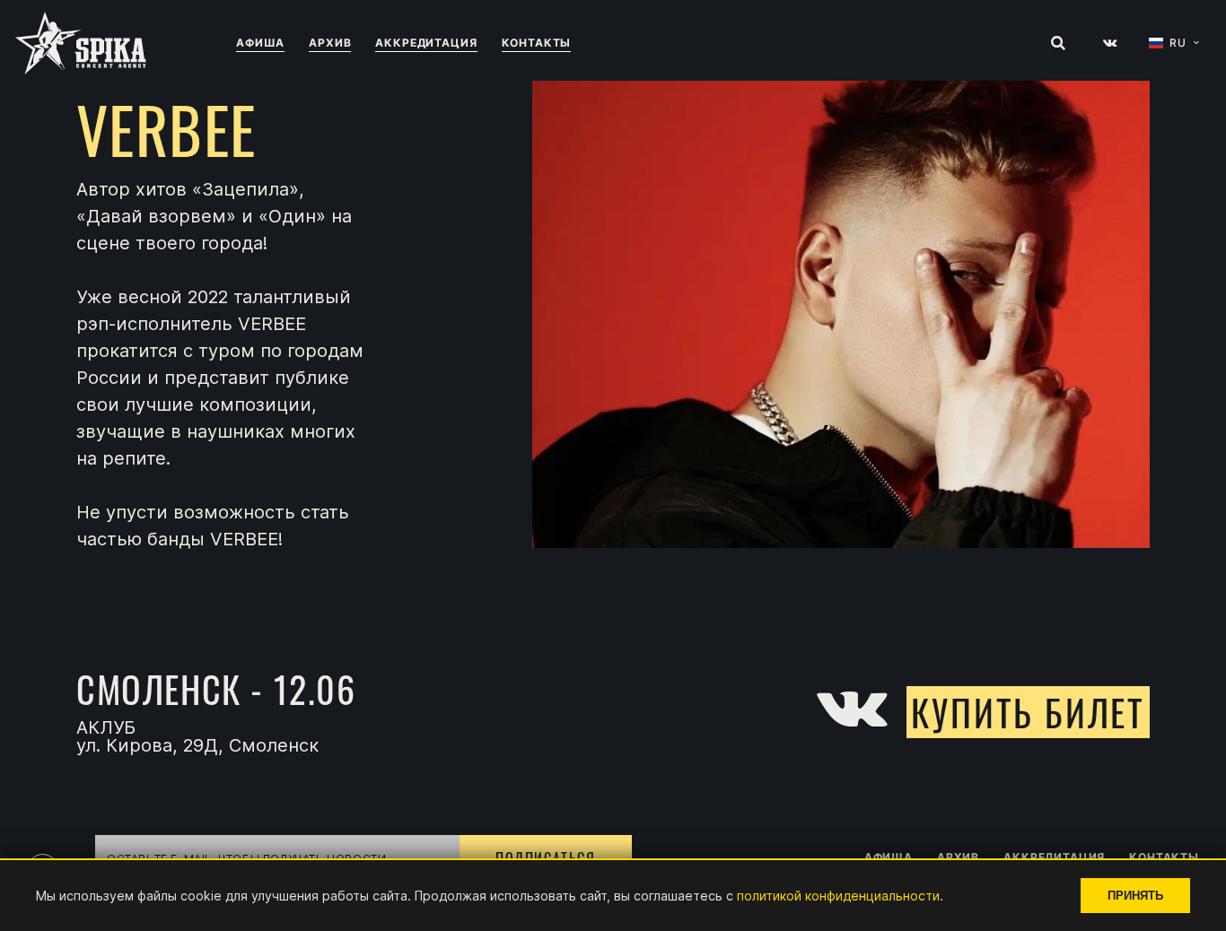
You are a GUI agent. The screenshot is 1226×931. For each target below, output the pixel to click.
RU (1178, 43)
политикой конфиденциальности (838, 895)
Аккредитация (426, 42)
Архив (330, 42)
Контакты (537, 42)
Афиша (260, 42)
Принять (1135, 895)
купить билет (1028, 712)
